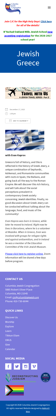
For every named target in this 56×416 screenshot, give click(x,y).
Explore (9, 326)
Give (7, 344)
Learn (8, 331)
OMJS (8, 340)
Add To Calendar (20, 121)
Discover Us (11, 317)
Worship (9, 322)
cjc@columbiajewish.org (26, 297)
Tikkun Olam (12, 335)
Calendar (10, 349)
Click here (46, 21)
